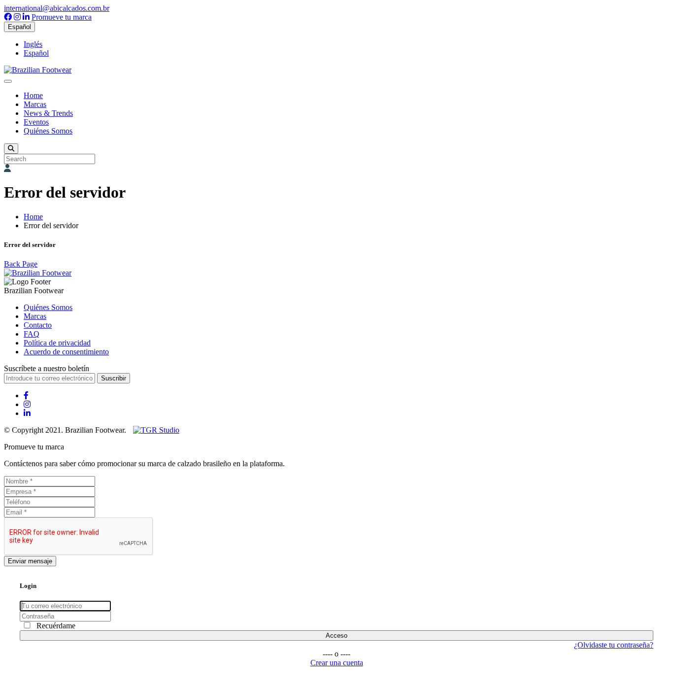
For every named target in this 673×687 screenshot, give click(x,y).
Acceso (336, 635)
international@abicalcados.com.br (56, 8)
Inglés (33, 44)
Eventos (36, 122)
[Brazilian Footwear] (37, 70)
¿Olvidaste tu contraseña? (613, 645)
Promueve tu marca (62, 17)
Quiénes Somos (48, 131)
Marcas (35, 104)
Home (33, 95)
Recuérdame (55, 625)
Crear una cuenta (336, 662)
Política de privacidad (57, 343)
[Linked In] (26, 17)
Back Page (20, 264)
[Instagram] (17, 17)
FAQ (31, 334)
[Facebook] (8, 17)
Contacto (38, 325)
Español (19, 27)
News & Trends (48, 113)
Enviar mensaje (30, 561)
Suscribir (113, 378)
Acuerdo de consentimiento (66, 351)
